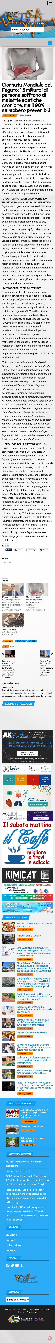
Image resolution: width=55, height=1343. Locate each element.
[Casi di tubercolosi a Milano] (8, 1035)
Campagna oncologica (32, 1126)
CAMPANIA (21, 641)
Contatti (10, 1240)
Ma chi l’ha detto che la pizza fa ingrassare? (34, 925)
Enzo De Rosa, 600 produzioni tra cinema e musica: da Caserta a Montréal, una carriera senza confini (35, 1086)
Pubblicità (11, 1250)
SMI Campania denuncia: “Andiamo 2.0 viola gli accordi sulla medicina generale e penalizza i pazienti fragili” (34, 951)
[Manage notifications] (50, 1338)
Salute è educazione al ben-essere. (33, 1139)
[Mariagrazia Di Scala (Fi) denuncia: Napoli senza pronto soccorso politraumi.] (12, 1113)
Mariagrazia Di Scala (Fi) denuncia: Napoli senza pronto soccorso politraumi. (34, 1113)
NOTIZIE (32, 641)
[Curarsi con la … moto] (8, 939)
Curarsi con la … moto (29, 935)
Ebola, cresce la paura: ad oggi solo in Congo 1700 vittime (34, 1072)
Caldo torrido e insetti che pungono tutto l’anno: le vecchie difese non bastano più (34, 996)
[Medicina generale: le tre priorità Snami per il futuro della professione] (8, 1010)
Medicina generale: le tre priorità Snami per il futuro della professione (34, 1009)
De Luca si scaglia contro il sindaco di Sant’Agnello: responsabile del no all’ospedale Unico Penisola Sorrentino (8, 669)
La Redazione (25, 116)
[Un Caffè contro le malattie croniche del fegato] (13, 619)
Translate (36, 33)
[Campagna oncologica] (12, 1129)
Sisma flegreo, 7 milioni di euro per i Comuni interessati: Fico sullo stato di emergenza (33, 1022)
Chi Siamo (11, 1234)
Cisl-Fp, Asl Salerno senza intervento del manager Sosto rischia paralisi (34, 1060)
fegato (12, 647)
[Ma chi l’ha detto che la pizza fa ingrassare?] (8, 926)
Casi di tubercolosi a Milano (32, 1032)
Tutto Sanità (16, 1309)
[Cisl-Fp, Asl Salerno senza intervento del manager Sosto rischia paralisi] (8, 1060)
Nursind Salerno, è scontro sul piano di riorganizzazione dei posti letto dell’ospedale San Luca (46, 668)
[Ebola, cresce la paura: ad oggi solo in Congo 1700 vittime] (8, 1073)
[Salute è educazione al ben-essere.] (12, 1141)
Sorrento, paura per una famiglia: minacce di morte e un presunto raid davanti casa (34, 1047)
